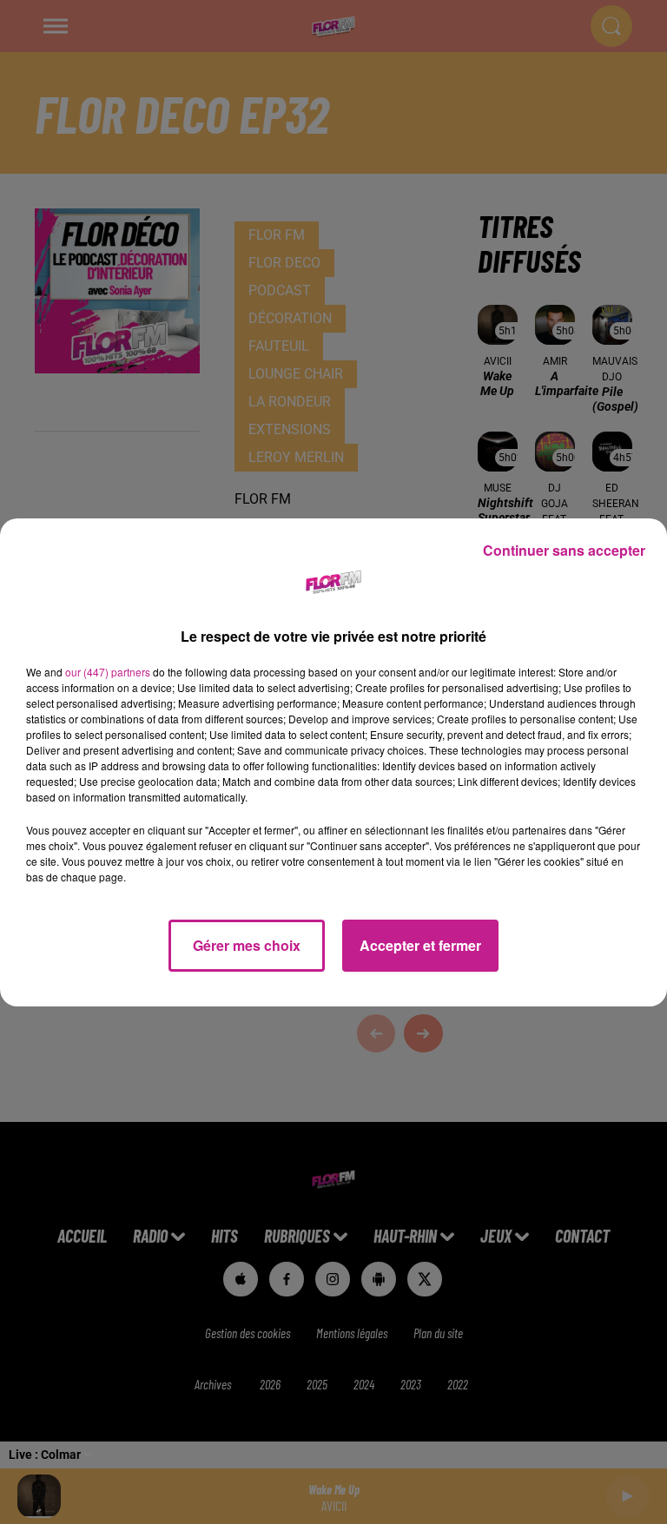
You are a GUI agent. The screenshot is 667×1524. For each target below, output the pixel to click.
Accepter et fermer (420, 945)
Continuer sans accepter (564, 550)
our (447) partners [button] (107, 671)
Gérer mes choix (246, 945)
